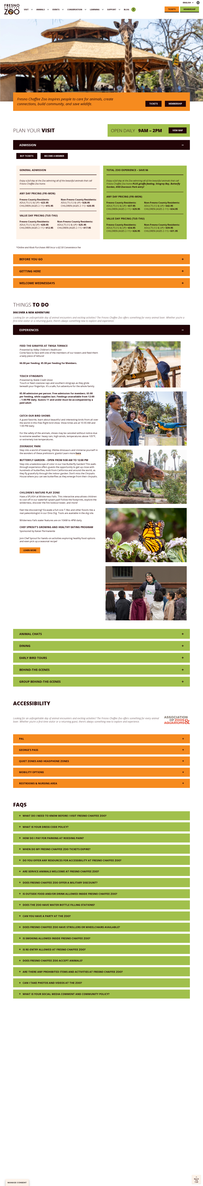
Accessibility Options (134, 9)
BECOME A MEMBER (54, 156)
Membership (190, 9)
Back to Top (196, 1180)
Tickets (172, 9)
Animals (40, 9)
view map (177, 130)
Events (56, 9)
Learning (94, 9)
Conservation (74, 9)
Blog (126, 9)
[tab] (101, 145)
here (78, 453)
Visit (26, 9)
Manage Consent (17, 1183)
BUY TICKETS (26, 156)
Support (111, 9)
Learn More (29, 550)
